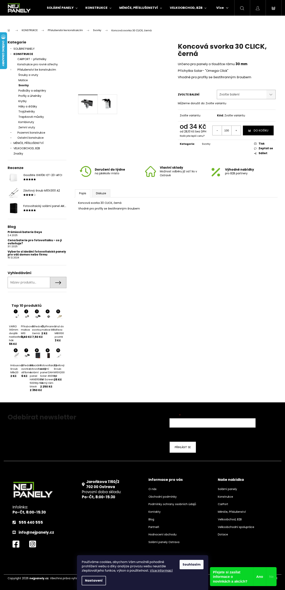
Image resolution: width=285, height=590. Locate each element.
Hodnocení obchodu (162, 534)
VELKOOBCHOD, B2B (27, 148)
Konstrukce (225, 497)
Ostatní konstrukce (30, 138)
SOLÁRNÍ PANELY (24, 49)
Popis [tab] (82, 193)
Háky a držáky (27, 106)
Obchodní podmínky (162, 497)
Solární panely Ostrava (163, 542)
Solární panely (227, 489)
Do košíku (261, 130)
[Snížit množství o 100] (217, 130)
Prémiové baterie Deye (25, 232)
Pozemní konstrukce (31, 133)
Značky (18, 154)
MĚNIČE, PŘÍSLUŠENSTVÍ (28, 143)
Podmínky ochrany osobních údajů (172, 504)
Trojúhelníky (26, 111)
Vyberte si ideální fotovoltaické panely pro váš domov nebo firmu (37, 253)
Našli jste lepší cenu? (192, 136)
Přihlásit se (183, 447)
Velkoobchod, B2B (230, 519)
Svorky (23, 85)
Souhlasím (192, 564)
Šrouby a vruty (28, 75)
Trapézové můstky (31, 117)
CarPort (223, 504)
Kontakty (154, 512)
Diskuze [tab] (101, 193)
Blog (151, 519)
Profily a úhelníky (29, 96)
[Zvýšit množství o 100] (236, 130)
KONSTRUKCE (23, 54)
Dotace (223, 534)
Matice (23, 80)
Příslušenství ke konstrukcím (36, 70)
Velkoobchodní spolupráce (236, 527)
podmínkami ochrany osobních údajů (241, 434)
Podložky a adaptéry (32, 91)
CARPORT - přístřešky (31, 59)
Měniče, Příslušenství (232, 512)
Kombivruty (26, 122)
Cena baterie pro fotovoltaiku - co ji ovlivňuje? (35, 242)
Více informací (161, 570)
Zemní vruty (26, 127)
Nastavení (94, 580)
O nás (152, 489)
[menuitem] (62, 8)
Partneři (153, 527)
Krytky (22, 101)
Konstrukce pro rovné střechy (37, 64)
